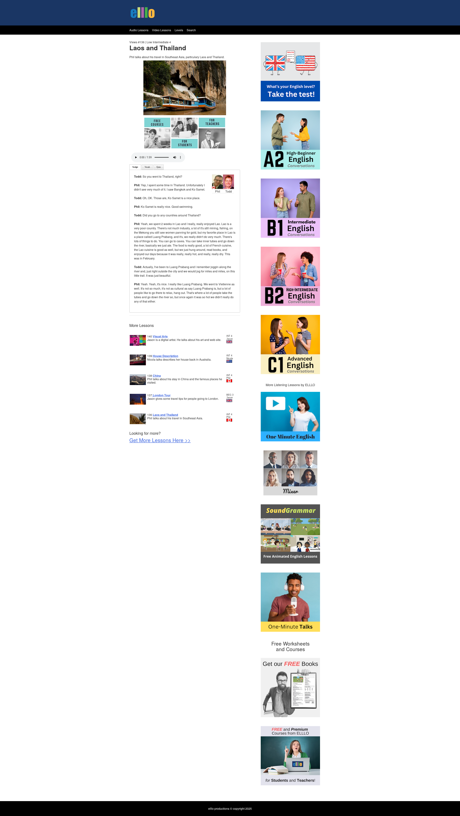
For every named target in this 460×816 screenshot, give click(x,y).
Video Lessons (161, 30)
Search (191, 30)
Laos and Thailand (165, 415)
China (157, 376)
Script (135, 167)
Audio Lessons (138, 30)
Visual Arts (160, 336)
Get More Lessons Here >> (160, 440)
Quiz (159, 167)
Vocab (147, 167)
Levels (179, 30)
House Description (165, 356)
